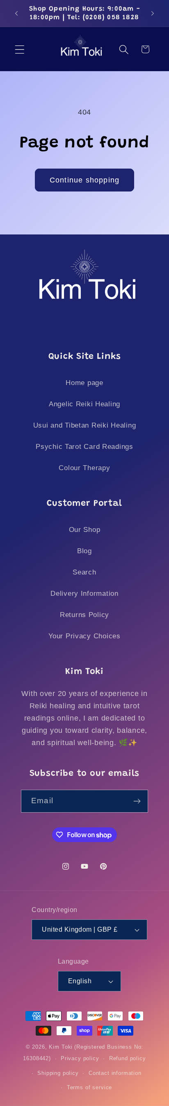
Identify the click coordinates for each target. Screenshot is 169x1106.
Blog (84, 551)
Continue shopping (84, 180)
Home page (84, 383)
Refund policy (127, 1058)
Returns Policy (84, 615)
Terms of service (89, 1087)
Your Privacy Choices (84, 636)
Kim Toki (61, 1047)
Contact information (115, 1073)
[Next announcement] (153, 14)
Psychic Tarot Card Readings (84, 447)
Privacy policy (80, 1058)
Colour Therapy (84, 468)
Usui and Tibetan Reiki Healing (84, 425)
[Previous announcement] (16, 14)
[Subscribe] (137, 801)
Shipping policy (58, 1073)
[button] (20, 49)
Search (84, 572)
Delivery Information (84, 593)
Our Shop (84, 530)
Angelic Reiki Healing (84, 404)
